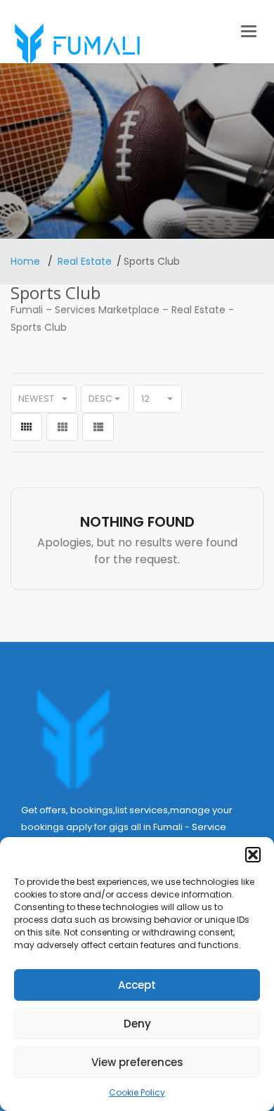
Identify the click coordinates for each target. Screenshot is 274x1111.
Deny (137, 1023)
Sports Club (39, 327)
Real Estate (85, 261)
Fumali (27, 310)
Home (27, 261)
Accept (137, 985)
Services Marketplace (107, 310)
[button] (253, 855)
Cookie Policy (137, 1092)
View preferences (137, 1062)
